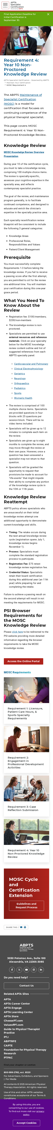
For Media (11, 1079)
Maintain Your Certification (18, 83)
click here (17, 631)
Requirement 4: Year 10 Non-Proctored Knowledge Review (26, 853)
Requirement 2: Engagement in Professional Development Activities (26, 762)
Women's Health (23, 398)
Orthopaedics (21, 383)
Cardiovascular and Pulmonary (31, 363)
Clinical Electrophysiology (28, 368)
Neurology (20, 378)
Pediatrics (19, 388)
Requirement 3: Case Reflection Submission (23, 808)
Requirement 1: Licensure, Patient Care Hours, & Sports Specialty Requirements (25, 713)
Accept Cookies (26, 1122)
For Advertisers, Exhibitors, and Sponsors (26, 1076)
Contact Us (26, 985)
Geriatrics (19, 373)
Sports (17, 393)
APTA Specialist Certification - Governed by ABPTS (26, 80)
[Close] (48, 14)
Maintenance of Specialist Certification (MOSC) (23, 99)
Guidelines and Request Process (26, 905)
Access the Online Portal (23, 661)
